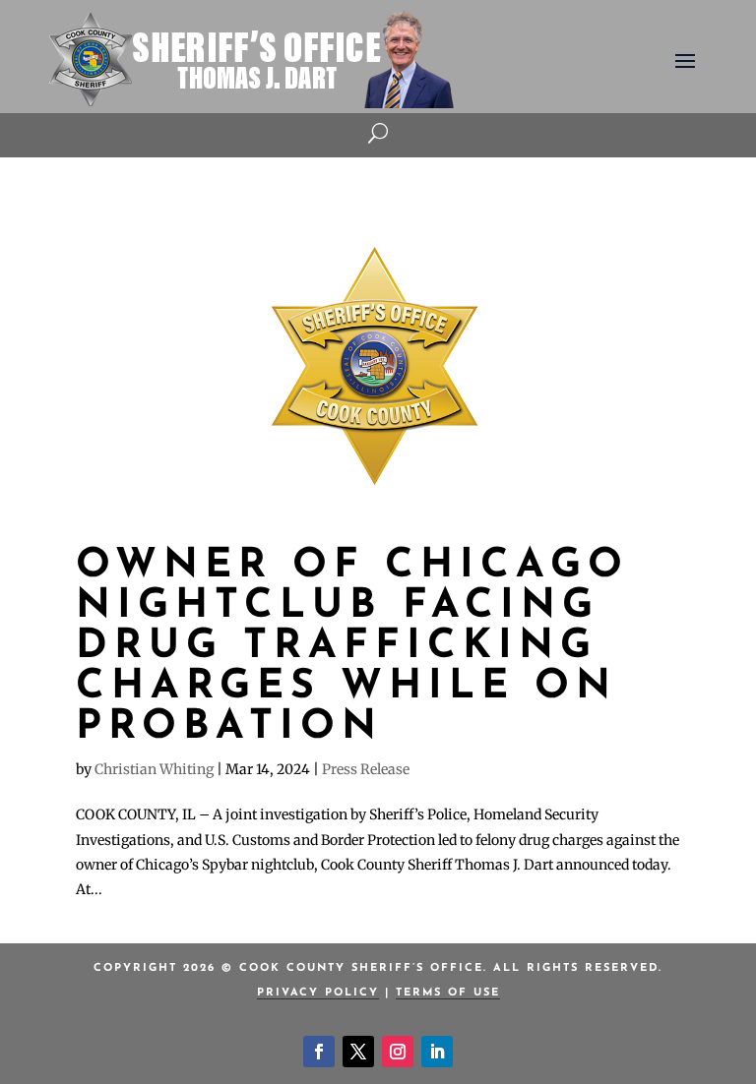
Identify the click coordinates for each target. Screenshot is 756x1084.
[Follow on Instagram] (397, 1051)
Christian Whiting (154, 769)
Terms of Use (448, 993)
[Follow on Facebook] (319, 1051)
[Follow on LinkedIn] (437, 1051)
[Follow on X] (358, 1051)
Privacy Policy (318, 993)
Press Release (366, 769)
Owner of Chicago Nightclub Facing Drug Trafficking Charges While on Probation (352, 647)
